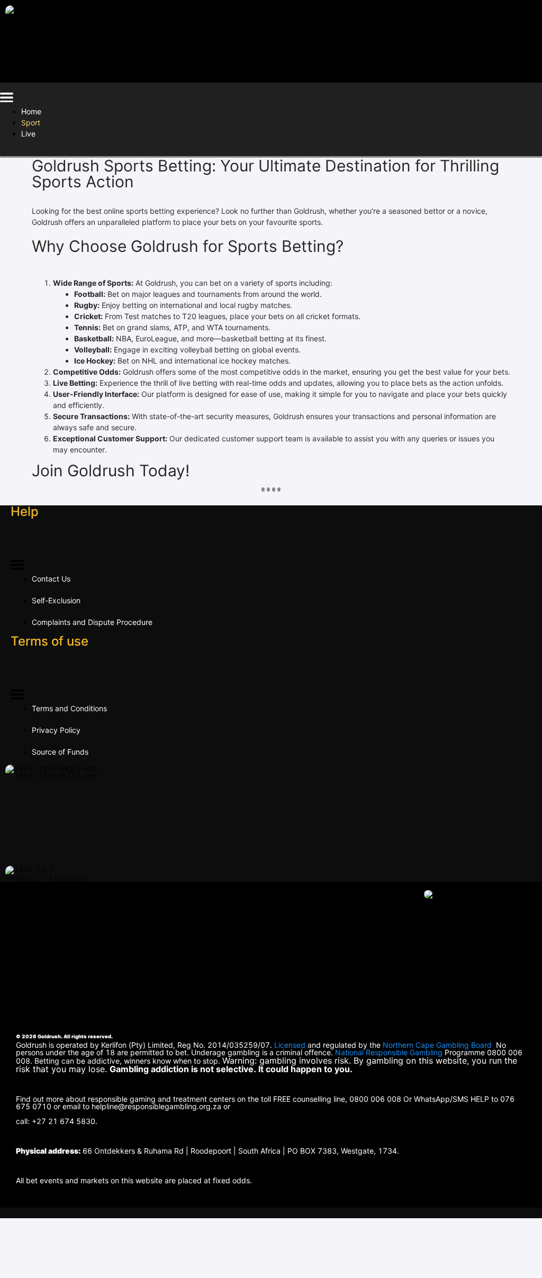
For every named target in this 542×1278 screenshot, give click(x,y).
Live (28, 133)
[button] (6, 99)
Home (31, 111)
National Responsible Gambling (388, 1052)
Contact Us (51, 578)
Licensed (291, 1044)
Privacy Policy (56, 730)
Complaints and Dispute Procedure (92, 622)
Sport (30, 122)
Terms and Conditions (69, 708)
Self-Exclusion (56, 600)
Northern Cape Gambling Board (437, 1044)
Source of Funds (60, 751)
